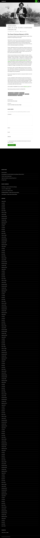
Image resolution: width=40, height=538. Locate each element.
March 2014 (4, 482)
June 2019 (3, 363)
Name (9, 127)
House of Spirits (4, 172)
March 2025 (4, 233)
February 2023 (4, 280)
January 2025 (4, 237)
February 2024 (4, 257)
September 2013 (4, 493)
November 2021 (4, 308)
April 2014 (3, 480)
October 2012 (4, 514)
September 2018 (4, 380)
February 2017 (4, 416)
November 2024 (4, 240)
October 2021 (4, 310)
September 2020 (4, 335)
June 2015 (3, 454)
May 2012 (3, 522)
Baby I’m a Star (8, 188)
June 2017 (3, 408)
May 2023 (3, 274)
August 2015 (4, 450)
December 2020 (4, 329)
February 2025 (4, 235)
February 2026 (4, 212)
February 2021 (4, 325)
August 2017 (4, 405)
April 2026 (3, 208)
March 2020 (4, 346)
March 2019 (4, 369)
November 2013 (4, 490)
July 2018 (3, 384)
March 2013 (4, 505)
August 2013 (4, 495)
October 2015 (4, 446)
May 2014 (3, 478)
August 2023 (4, 269)
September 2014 (4, 471)
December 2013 (4, 488)
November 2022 (4, 286)
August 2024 (4, 246)
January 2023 (4, 282)
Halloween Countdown (12, 25)
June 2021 (3, 318)
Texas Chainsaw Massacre (13, 95)
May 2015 (3, 456)
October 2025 (4, 220)
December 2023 (4, 261)
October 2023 (4, 265)
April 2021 (3, 322)
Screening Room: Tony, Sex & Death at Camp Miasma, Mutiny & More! (13, 174)
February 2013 (4, 507)
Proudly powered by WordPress (6, 536)
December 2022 (4, 284)
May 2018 (3, 388)
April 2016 (3, 435)
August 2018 (4, 382)
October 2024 (4, 242)
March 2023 (4, 278)
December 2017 (4, 397)
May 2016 (3, 433)
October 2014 (4, 469)
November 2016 (4, 422)
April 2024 (3, 254)
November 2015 (4, 444)
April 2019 (3, 367)
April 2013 (3, 503)
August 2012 (4, 518)
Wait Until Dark (13, 60)
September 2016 (4, 425)
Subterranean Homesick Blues (14, 192)
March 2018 (4, 391)
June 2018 (3, 386)
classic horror (11, 92)
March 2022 (4, 301)
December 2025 (4, 216)
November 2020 (4, 331)
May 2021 (3, 320)
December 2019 (4, 352)
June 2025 (3, 227)
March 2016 (4, 437)
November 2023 (4, 263)
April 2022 (3, 299)
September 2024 (4, 244)
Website (9, 136)
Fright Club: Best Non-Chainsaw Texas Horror (9, 178)
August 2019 (4, 359)
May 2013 (3, 501)
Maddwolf (4, 1)
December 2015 (4, 442)
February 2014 (4, 484)
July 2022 (3, 293)
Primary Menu (39, 1)
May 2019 (3, 365)
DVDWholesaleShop (5, 192)
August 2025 (4, 223)
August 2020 (4, 337)
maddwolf (17, 31)
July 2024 (3, 248)
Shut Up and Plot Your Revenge (12, 186)
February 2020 (4, 348)
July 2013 (3, 497)
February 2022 (4, 303)
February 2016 (4, 439)
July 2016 (3, 429)
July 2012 (3, 520)
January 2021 (4, 327)
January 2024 (4, 259)
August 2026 (4, 201)
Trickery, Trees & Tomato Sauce (7, 176)
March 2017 (4, 414)
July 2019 (3, 361)
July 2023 (3, 271)
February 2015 (4, 461)
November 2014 (4, 467)
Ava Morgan (3, 186)
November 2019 (4, 354)
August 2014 (4, 473)
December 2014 (4, 465)
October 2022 (4, 288)
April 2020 (3, 344)
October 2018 (4, 378)
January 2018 (4, 395)
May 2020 (3, 342)
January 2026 (4, 214)
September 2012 (4, 516)
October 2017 (4, 401)
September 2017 (4, 403)
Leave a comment (24, 31)
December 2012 (4, 510)
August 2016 (4, 427)
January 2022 (4, 305)
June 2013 (3, 499)
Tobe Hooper (20, 95)
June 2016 (3, 431)
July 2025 (3, 225)
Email (9, 132)
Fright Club (16, 92)
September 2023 (4, 267)
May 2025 (3, 229)
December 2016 (4, 420)
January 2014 (4, 486)
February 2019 (4, 371)
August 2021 (4, 314)
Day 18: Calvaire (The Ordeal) (12, 100)
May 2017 (3, 410)
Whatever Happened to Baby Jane (21, 60)
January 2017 (4, 418)
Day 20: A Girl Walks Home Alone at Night (14, 104)
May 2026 (3, 206)
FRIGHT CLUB (26, 86)
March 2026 (4, 210)
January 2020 (4, 350)
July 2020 (3, 339)
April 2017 (3, 412)
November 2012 (4, 512)
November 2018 (4, 376)
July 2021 (3, 316)
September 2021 (4, 312)
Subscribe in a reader (5, 532)
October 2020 (4, 333)
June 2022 (3, 295)
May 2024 (3, 252)
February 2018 (4, 393)
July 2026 (3, 203)
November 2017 (4, 399)
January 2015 (4, 463)
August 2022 (4, 291)
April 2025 (3, 231)
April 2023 (3, 276)
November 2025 (4, 218)
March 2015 (4, 459)
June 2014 (3, 476)
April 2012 (3, 524)
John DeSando (4, 194)
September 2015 (4, 448)
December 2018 (4, 374)
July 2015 (3, 452)
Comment (10, 114)
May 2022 (3, 297)
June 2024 (3, 250)
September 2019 (4, 357)
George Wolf (22, 92)
